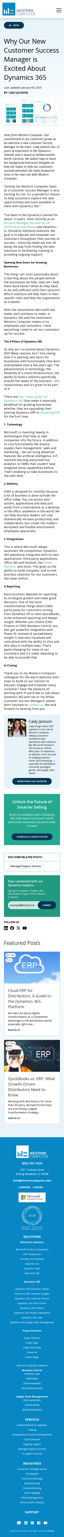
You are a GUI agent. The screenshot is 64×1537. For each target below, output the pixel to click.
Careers (38, 1187)
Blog (19, 1523)
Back (16, 25)
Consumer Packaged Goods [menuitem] (32, 1469)
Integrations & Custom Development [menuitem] (32, 1434)
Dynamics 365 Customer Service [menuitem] (32, 1298)
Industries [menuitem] (32, 1463)
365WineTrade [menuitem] (32, 1373)
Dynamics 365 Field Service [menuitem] (32, 1303)
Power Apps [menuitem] (32, 1342)
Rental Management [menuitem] (32, 1497)
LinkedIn (25, 1523)
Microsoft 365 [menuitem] (32, 1273)
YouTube (45, 1523)
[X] (18, 928)
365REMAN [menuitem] (32, 1378)
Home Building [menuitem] (32, 1492)
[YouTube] (25, 928)
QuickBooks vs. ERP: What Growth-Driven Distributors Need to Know (31, 1087)
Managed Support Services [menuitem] (32, 1448)
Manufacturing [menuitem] (32, 1483)
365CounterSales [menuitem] (32, 1400)
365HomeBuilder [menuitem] (32, 1383)
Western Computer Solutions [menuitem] (32, 1365)
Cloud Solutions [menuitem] (32, 1439)
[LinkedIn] (6, 928)
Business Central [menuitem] (32, 1370)
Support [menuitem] (32, 1512)
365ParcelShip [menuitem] (32, 1404)
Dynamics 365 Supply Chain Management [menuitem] (32, 1322)
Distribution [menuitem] (32, 1473)
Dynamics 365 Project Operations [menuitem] (32, 1312)
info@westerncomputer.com (32, 1180)
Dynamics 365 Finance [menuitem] (32, 1308)
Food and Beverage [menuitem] (32, 1478)
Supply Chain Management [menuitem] (32, 1396)
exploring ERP (50, 412)
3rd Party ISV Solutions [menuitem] (32, 1259)
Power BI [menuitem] (32, 1352)
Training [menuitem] (32, 1429)
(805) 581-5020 (32, 1163)
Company (24, 1187)
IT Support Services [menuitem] (32, 1453)
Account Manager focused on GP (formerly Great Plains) (27, 225)
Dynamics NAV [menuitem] (32, 1268)
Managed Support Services (26, 866)
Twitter (32, 1522)
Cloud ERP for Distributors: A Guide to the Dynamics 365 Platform (29, 998)
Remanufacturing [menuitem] (32, 1488)
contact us (36, 705)
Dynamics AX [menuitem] (32, 1263)
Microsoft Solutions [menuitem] (32, 1242)
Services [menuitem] (32, 1419)
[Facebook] (12, 928)
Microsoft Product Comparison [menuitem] (32, 1249)
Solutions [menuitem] (32, 1237)
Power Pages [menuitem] (32, 1357)
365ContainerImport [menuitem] (32, 1388)
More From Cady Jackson (32, 781)
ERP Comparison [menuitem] (32, 1254)
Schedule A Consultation (32, 836)
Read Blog (14, 1029)
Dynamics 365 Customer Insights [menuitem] (32, 1293)
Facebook (38, 1523)
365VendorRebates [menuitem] (32, 1409)
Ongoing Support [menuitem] (32, 1444)
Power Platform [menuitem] (32, 1330)
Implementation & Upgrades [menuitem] (32, 1425)
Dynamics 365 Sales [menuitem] (32, 1317)
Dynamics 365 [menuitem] (32, 1281)
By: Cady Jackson (16, 92)
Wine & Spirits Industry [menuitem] (32, 1502)
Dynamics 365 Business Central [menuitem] (32, 1288)
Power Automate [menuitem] (32, 1347)
